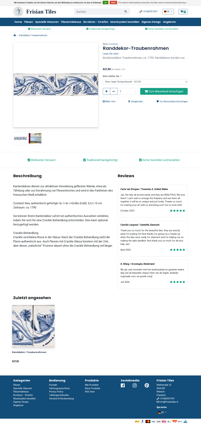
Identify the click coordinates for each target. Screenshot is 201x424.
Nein (113, 3)
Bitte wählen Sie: (112, 76)
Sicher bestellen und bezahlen (162, 29)
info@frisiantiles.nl (168, 402)
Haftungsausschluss (59, 388)
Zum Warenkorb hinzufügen (165, 91)
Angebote (169, 22)
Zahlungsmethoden (59, 395)
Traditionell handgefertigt (101, 29)
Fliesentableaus (71, 22)
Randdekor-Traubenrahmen (33, 35)
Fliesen (28, 22)
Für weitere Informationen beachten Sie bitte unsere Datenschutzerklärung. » (152, 3)
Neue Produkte (92, 388)
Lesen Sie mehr (111, 53)
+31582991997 (150, 11)
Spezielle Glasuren (47, 22)
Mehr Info (110, 101)
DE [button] (168, 11)
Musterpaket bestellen (124, 22)
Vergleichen (136, 101)
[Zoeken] (126, 12)
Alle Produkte (92, 385)
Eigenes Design (151, 22)
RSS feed (90, 391)
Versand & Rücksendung (61, 398)
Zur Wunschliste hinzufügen (173, 101)
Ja (105, 3)
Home (18, 22)
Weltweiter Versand (40, 29)
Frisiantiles (113, 44)
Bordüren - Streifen (95, 22)
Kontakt (53, 385)
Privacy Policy (56, 391)
